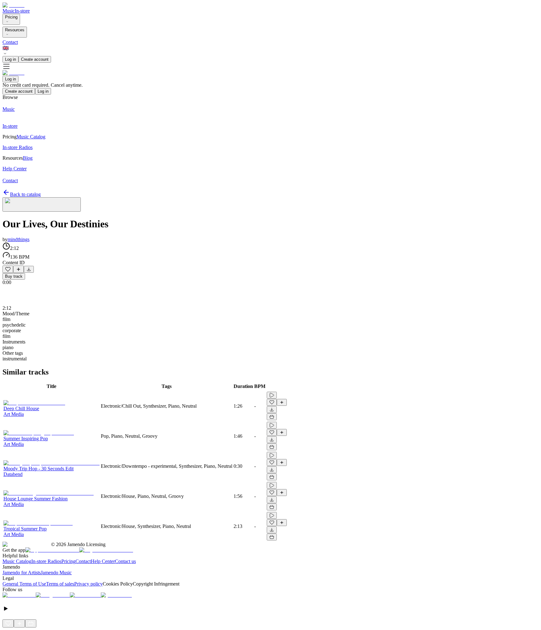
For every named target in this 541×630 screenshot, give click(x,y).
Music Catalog (17, 561)
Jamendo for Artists (22, 572)
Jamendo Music (56, 572)
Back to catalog (25, 194)
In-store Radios (46, 561)
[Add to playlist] (18, 269)
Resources (14, 30)
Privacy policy (88, 583)
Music (9, 10)
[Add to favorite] (8, 269)
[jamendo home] (13, 5)
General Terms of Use (24, 583)
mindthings (18, 239)
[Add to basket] (272, 416)
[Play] (42, 204)
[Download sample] (29, 269)
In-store (22, 10)
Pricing (11, 17)
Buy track (14, 276)
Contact (10, 42)
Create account (35, 59)
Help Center (103, 561)
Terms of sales (60, 583)
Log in (10, 59)
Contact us (125, 561)
